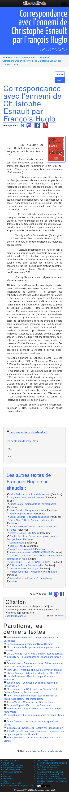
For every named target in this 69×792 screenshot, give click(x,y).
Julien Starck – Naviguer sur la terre (27, 510)
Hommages (8, 778)
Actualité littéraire (11, 760)
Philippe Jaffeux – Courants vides (26, 565)
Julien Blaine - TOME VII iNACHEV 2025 (29, 562)
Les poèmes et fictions (13, 767)
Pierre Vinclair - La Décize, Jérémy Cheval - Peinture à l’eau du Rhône (33, 690)
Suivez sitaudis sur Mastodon (50, 774)
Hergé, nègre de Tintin (20, 513)
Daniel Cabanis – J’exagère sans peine (29, 516)
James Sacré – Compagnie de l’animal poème (32, 503)
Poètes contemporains (13, 771)
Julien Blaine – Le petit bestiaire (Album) (29, 494)
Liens (5, 774)
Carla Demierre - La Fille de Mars (35, 653)
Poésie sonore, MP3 (12, 783)
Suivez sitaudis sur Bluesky (49, 776)
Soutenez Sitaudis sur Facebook (51, 778)
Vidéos (6, 780)
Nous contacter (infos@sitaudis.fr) (18, 785)
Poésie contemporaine (13, 765)
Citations (7, 776)
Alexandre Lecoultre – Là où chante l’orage (31, 578)
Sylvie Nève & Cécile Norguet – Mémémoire (31, 520)
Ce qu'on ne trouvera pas (48, 765)
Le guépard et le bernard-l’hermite (26, 497)
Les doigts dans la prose (19, 440)
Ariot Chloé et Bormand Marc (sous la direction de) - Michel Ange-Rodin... (32, 697)
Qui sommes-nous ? (46, 760)
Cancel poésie (17, 542)
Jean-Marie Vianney (15, 615)
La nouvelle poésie (11, 769)
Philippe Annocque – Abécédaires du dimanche (33, 571)
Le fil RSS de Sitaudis (47, 767)
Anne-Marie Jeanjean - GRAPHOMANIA (29, 552)
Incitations (8, 762)
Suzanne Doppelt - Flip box (29, 705)
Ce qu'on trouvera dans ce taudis (52, 762)
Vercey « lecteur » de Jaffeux (24, 532)
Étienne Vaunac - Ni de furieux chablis (35, 673)
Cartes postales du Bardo (30, 643)
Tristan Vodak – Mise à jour (31, 702)
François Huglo (29, 118)
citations (60, 615)
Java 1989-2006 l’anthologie (24, 568)
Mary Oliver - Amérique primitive (34, 669)
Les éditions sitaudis (46, 769)
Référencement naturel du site (51, 771)
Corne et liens (16, 545)
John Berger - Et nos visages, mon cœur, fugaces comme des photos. (34, 732)
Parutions (46, 751)
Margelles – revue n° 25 (21, 549)
